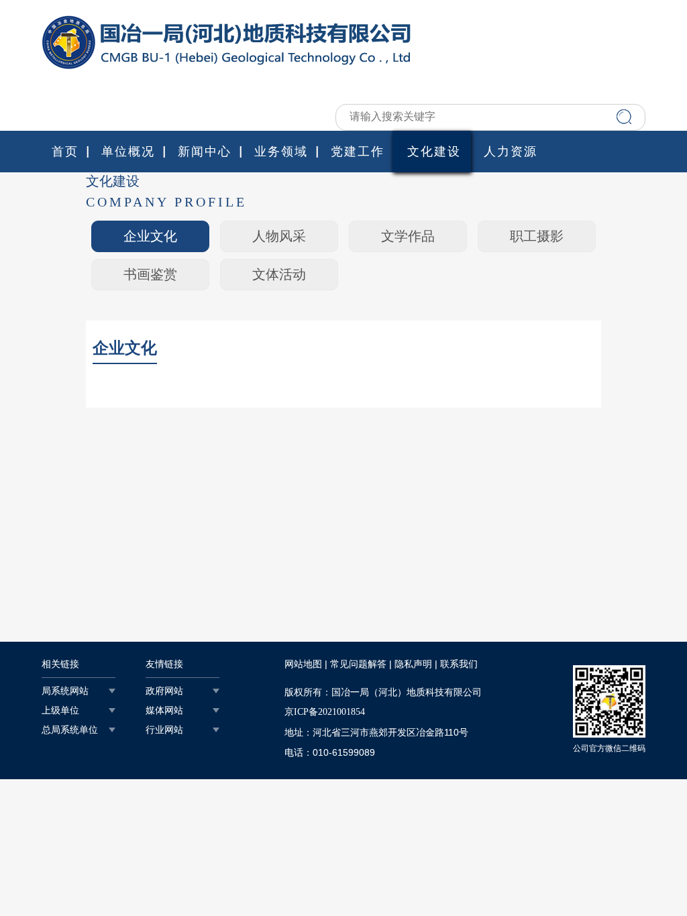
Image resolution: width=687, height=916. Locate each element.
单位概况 (128, 151)
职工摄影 (537, 236)
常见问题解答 (358, 664)
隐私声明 (413, 664)
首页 (65, 151)
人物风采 (279, 236)
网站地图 (303, 664)
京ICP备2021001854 (324, 712)
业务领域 (281, 151)
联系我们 (459, 664)
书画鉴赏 (150, 274)
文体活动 (279, 274)
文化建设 (434, 151)
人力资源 (510, 151)
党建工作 (357, 151)
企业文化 (150, 236)
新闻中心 (204, 151)
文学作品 (408, 236)
